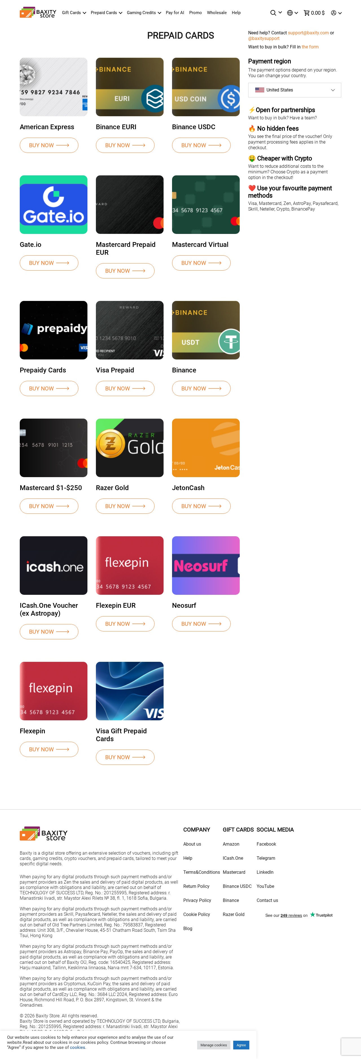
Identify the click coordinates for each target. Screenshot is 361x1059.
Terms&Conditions (201, 872)
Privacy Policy (197, 900)
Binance (231, 900)
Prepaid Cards (104, 12)
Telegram (266, 858)
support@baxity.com (308, 32)
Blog (187, 928)
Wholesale (217, 12)
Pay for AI (175, 12)
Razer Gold (234, 914)
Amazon (231, 844)
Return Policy (196, 886)
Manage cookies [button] (214, 1045)
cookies (77, 1047)
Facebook (266, 844)
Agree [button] (241, 1045)
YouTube (265, 886)
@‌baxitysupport (263, 38)
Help (236, 12)
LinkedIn (265, 872)
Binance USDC (237, 886)
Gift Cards (71, 12)
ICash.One (233, 858)
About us (192, 844)
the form (310, 47)
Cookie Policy (196, 914)
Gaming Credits (141, 12)
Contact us (267, 900)
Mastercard (234, 872)
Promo (195, 12)
